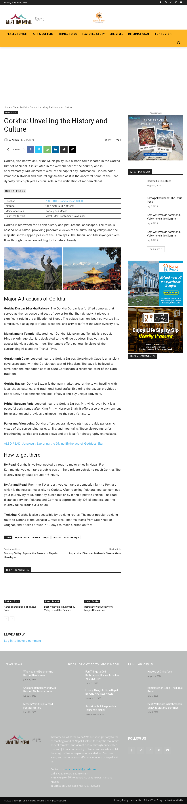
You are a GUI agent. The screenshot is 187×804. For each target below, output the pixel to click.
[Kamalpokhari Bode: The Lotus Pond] (22, 590)
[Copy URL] (72, 149)
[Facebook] (161, 3)
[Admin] (6, 140)
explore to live (22, 537)
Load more (154, 249)
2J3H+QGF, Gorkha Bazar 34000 (64, 200)
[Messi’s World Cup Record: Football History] (12, 708)
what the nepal (71, 537)
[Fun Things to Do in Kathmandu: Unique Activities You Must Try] (74, 675)
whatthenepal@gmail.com (80, 769)
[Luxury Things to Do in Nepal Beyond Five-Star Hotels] (74, 694)
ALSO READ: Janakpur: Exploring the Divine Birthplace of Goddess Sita (53, 443)
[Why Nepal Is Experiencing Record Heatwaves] (12, 675)
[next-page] (12, 619)
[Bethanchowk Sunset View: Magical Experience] (102, 590)
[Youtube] (181, 3)
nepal (46, 537)
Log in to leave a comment (22, 640)
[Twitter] (176, 3)
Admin (15, 139)
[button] (178, 42)
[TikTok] (171, 3)
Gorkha (36, 537)
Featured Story (12, 601)
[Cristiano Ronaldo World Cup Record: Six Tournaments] (12, 692)
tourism (57, 537)
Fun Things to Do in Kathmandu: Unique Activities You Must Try (102, 675)
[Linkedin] (55, 149)
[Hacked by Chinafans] (136, 185)
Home (7, 107)
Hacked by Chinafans (159, 181)
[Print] (64, 149)
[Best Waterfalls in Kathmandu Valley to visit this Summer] (62, 590)
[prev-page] (6, 619)
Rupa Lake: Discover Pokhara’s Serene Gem (95, 553)
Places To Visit (20, 107)
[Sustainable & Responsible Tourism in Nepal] (74, 710)
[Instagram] (166, 3)
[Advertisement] (93, 74)
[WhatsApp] (47, 149)
